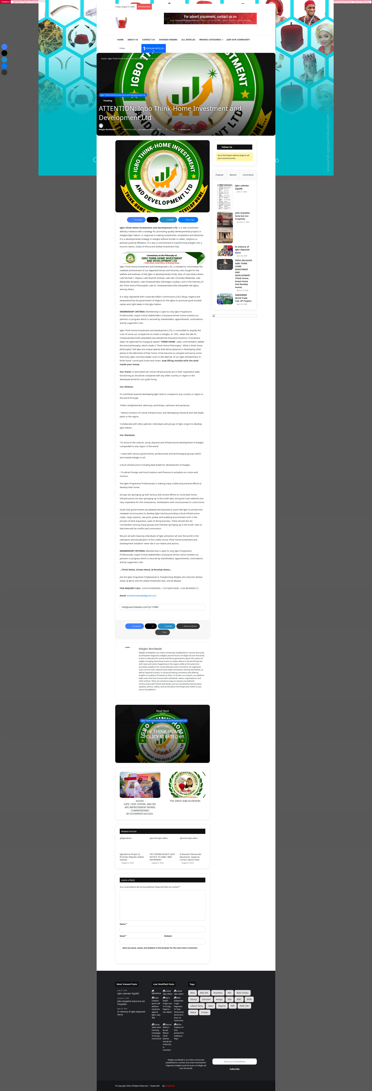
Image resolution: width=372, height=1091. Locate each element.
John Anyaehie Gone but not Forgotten (242, 215)
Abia (192, 992)
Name (123, 924)
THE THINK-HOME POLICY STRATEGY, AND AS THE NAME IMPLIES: (162, 739)
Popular (219, 174)
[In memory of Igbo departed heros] (225, 250)
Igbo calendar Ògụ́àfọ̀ (242, 187)
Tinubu (204, 1012)
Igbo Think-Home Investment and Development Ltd (130, 58)
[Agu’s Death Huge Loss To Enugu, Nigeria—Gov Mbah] (168, 1004)
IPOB (249, 999)
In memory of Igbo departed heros (242, 249)
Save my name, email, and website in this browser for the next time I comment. (160, 948)
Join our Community (238, 39)
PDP (233, 1005)
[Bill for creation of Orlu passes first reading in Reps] (179, 1031)
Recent (233, 174)
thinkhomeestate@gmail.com (141, 595)
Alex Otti (204, 992)
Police (193, 1012)
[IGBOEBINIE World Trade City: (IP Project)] (225, 299)
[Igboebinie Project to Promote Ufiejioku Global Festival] (132, 844)
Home (120, 39)
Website (168, 936)
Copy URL (162, 613)
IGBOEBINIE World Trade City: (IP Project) (243, 298)
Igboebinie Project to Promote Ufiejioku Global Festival (132, 857)
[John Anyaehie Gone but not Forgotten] (225, 227)
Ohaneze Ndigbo (168, 39)
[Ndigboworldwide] (137, 22)
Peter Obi (244, 1005)
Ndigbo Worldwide (107, 129)
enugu (219, 999)
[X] (147, 694)
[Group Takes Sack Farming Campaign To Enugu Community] (157, 1031)
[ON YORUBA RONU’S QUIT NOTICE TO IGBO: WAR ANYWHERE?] (162, 844)
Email (123, 936)
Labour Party (196, 1005)
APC (229, 992)
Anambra (217, 992)
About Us (133, 39)
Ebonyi (193, 999)
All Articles (188, 39)
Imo (229, 999)
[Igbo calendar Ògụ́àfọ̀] (225, 196)
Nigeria (222, 1005)
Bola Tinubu (242, 992)
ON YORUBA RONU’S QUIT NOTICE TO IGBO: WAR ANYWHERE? (162, 857)
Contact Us (148, 39)
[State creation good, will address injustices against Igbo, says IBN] (157, 1007)
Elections (206, 999)
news (210, 1005)
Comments (248, 174)
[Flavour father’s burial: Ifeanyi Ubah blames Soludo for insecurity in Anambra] (168, 1037)
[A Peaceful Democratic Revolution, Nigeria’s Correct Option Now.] (192, 844)
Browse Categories (210, 39)
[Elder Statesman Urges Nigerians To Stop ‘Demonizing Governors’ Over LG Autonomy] (179, 1009)
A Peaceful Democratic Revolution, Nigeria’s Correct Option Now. (191, 857)
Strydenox (170, 1085)
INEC (239, 999)
